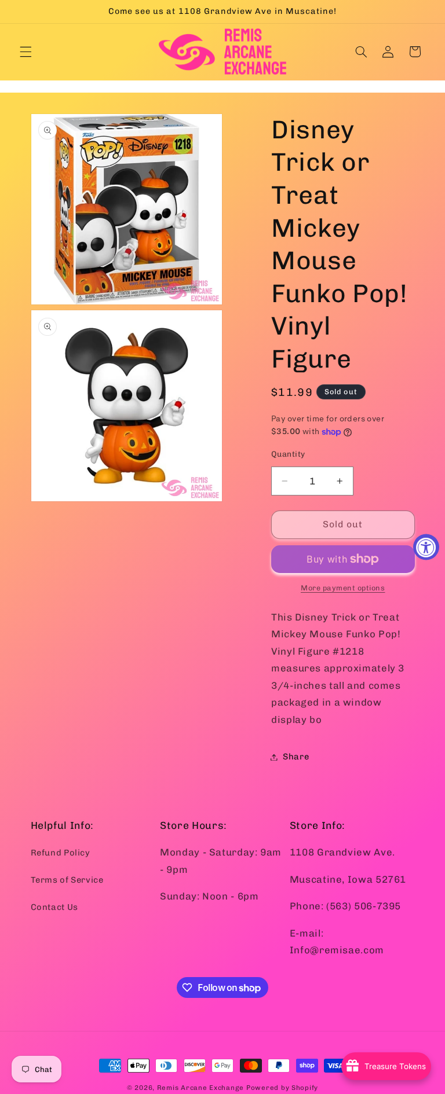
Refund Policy (60, 852)
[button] (25, 51)
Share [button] (296, 756)
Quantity (288, 453)
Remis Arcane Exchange (200, 1088)
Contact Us (54, 907)
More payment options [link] (343, 587)
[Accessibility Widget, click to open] (426, 547)
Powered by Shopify (282, 1088)
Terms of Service (67, 880)
